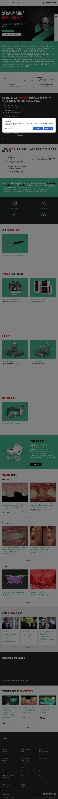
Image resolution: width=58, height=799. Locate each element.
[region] (29, 125)
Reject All (38, 128)
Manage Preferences (8, 128)
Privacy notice (13, 124)
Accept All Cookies (48, 128)
